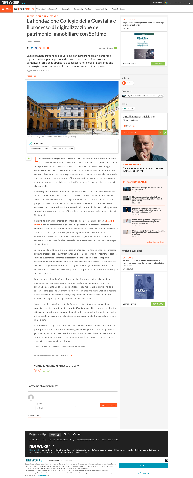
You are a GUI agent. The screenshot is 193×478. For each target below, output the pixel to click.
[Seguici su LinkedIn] (64, 434)
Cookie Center (113, 440)
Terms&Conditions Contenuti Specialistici (91, 440)
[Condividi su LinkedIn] (32, 48)
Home (29, 41)
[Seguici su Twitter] (69, 434)
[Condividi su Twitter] (27, 48)
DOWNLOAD (158, 63)
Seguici (54, 434)
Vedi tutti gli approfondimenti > (156, 242)
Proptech (115, 9)
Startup (122, 9)
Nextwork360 (34, 450)
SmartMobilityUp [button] (101, 9)
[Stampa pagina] (40, 48)
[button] (6, 8)
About (31, 440)
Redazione (31, 76)
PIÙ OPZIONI (143, 473)
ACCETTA (144, 465)
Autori (38, 440)
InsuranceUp (78, 9)
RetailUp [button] (88, 9)
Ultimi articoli (40, 9)
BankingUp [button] (66, 9)
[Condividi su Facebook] (36, 48)
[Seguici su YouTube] (79, 434)
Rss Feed (51, 440)
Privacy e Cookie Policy (65, 440)
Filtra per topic (131, 133)
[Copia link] (44, 48)
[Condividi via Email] (48, 48)
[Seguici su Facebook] (74, 434)
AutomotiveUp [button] (52, 9)
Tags (44, 440)
